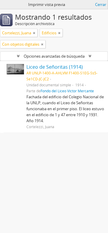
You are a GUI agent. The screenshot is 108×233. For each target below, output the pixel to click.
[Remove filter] (34, 33)
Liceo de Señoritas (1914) (54, 67)
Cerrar (100, 4)
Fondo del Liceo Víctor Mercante (67, 90)
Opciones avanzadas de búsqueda (54, 56)
